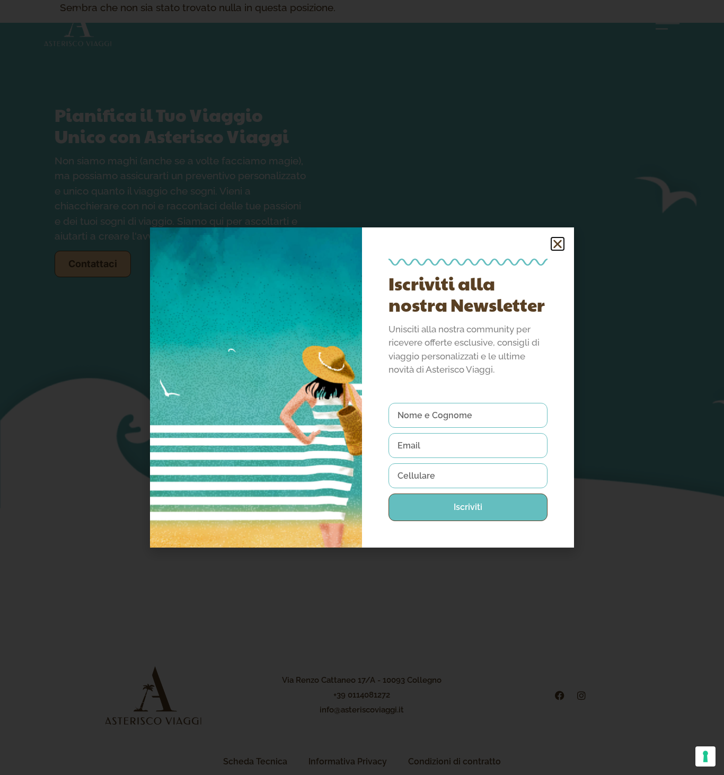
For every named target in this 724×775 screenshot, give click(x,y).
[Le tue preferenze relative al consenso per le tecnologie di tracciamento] (705, 756)
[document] (362, 387)
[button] (557, 244)
